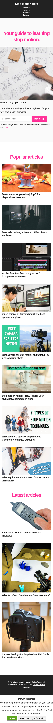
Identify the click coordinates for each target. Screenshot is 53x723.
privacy (6, 127)
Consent (12, 718)
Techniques (27, 8)
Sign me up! (39, 119)
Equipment (26, 15)
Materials (26, 12)
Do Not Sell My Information (32, 718)
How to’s (27, 10)
